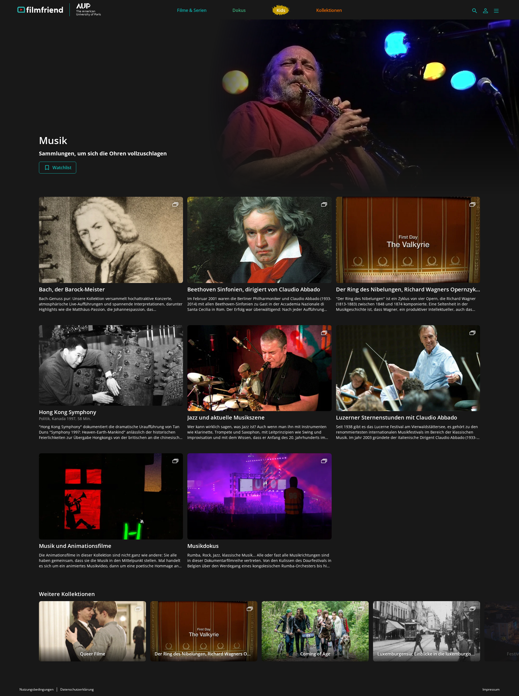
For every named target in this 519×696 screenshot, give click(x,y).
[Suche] (474, 10)
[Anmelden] (485, 10)
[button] (496, 10)
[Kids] (281, 9)
